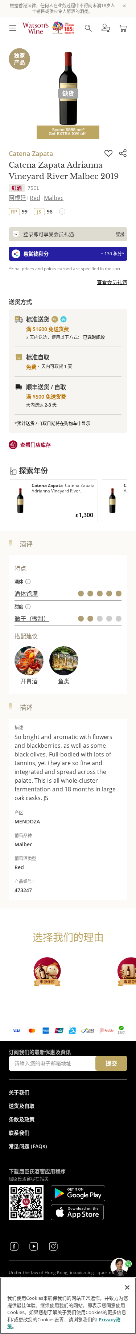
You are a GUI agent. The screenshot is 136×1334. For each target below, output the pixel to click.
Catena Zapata (31, 153)
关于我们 (19, 1092)
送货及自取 (22, 1105)
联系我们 (19, 1132)
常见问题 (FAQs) (28, 1146)
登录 (120, 234)
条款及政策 (22, 1119)
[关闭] (127, 1287)
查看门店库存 (35, 444)
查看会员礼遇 (112, 282)
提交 (111, 1063)
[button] (105, 28)
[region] (68, 1305)
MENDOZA (27, 821)
